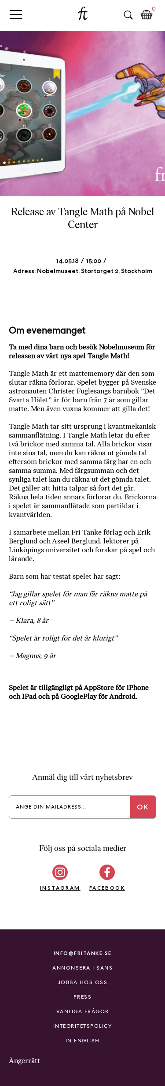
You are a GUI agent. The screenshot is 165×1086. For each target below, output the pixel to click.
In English (83, 1040)
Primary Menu (16, 14)
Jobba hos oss (83, 982)
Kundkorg (146, 15)
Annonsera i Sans (82, 967)
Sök (128, 15)
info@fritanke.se (83, 953)
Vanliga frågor (82, 1011)
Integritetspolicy (82, 1026)
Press (82, 996)
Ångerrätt (24, 1060)
